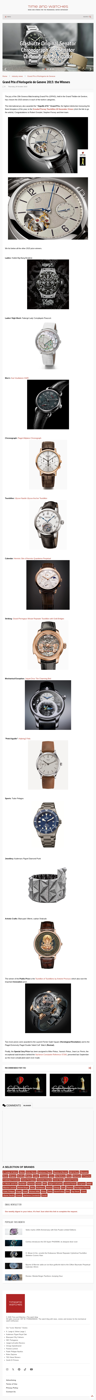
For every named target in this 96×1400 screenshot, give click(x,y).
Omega (57, 1188)
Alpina (21, 1172)
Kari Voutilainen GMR (20, 378)
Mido (32, 1188)
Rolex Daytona (11, 1354)
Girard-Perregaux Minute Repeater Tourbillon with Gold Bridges (38, 619)
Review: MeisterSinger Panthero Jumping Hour (44, 1276)
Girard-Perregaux (28, 1180)
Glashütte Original (44, 1180)
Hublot (38, 1184)
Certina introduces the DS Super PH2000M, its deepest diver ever (52, 1242)
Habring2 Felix (24, 739)
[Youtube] (31, 1369)
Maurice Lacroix (9, 1188)
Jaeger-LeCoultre (55, 1184)
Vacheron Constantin (32, 1195)
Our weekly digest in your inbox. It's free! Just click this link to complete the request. (41, 1212)
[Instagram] (7, 1369)
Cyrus (51, 1176)
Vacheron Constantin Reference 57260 (51, 1054)
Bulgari (28, 1176)
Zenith (44, 1195)
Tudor (83, 1191)
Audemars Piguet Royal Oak (16, 1334)
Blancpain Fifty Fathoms (15, 1337)
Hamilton (22, 1184)
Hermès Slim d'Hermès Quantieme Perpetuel (32, 558)
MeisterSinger (23, 1188)
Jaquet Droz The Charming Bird (38, 678)
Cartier (36, 1176)
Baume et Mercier (60, 1172)
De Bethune (60, 1176)
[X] (13, 1369)
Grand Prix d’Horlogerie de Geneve (41, 76)
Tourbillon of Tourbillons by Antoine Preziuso (53, 979)
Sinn (67, 1191)
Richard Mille (34, 1191)
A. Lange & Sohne (10, 1172)
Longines (81, 1184)
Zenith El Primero (12, 1360)
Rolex (43, 1191)
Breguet (13, 1176)
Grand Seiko (58, 1180)
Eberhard (76, 1176)
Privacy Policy (12, 1388)
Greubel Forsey (71, 1180)
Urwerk (19, 1195)
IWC (44, 1184)
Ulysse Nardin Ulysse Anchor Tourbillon (31, 498)
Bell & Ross (73, 1172)
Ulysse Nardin (8, 1195)
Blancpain (84, 1172)
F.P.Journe (86, 1176)
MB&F (89, 1184)
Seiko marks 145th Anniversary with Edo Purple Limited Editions (51, 1230)
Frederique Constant (11, 1180)
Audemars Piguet (45, 1172)
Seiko (50, 1191)
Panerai (70, 1188)
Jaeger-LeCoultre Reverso (15, 1343)
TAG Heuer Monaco (13, 1357)
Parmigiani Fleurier (82, 1188)
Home (4, 76)
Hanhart (31, 1184)
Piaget (18, 1191)
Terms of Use (11, 1384)
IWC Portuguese (12, 1340)
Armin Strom (31, 1172)
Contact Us (11, 1392)
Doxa (69, 1176)
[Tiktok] (25, 1369)
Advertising (11, 1380)
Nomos (49, 1188)
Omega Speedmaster (14, 1346)
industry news (17, 76)
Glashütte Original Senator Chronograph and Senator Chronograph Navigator (48, 49)
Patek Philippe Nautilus (14, 1352)
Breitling (21, 1176)
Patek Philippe (8, 1191)
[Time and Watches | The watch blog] (48, 9)
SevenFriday (59, 1191)
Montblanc (40, 1188)
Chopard (43, 1176)
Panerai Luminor (12, 1349)
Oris (63, 1188)
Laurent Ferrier (70, 1184)
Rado (25, 1191)
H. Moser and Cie (10, 1184)
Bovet (5, 1176)
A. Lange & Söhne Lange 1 (16, 1331)
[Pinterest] (19, 1369)
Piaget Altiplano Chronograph (29, 438)
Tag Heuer (75, 1191)
